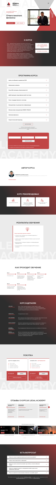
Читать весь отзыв (11, 416)
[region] (28, 179)
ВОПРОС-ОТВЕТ (27, 477)
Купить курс (10, 23)
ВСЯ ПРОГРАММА (28, 124)
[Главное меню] (48, 3)
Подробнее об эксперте (12, 179)
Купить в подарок (17, 377)
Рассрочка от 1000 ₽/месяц (38, 378)
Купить (21, 373)
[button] (49, 407)
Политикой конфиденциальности (34, 145)
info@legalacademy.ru (20, 478)
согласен (11, 147)
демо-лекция (20, 23)
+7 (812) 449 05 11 (36, 478)
